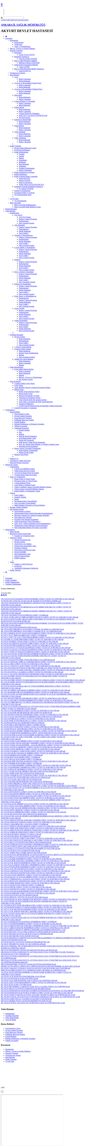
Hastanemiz (14, 40)
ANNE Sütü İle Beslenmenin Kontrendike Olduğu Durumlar (40, 406)
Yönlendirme (10, 410)
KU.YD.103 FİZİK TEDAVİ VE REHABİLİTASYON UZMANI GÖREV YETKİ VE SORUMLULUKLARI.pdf (43, 680)
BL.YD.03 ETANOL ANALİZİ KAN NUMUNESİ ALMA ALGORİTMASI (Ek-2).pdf (33, 1003)
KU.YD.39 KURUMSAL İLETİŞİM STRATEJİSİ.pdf (20, 836)
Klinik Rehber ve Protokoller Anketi (27, 491)
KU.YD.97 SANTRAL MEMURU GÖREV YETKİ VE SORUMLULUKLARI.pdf (31, 747)
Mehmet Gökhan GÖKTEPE (29, 63)
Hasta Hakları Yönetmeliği (28, 450)
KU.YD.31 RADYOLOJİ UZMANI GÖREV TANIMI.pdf (22, 885)
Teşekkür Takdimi (20, 548)
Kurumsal (8, 38)
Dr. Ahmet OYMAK (26, 189)
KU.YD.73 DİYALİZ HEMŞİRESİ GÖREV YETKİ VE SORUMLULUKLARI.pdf (31, 769)
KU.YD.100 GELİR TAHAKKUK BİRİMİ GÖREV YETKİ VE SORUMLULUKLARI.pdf (35, 753)
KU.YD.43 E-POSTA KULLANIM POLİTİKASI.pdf (20, 851)
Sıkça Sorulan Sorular (26, 223)
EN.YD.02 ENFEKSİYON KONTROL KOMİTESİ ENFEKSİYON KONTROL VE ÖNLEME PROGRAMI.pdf (42, 991)
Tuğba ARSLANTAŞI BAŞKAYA (31, 185)
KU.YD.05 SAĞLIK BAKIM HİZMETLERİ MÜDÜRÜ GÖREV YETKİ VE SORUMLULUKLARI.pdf (39, 891)
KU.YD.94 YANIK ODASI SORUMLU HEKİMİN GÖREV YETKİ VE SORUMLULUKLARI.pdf (38, 743)
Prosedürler (23, 160)
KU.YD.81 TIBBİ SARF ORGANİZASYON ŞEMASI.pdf (22, 773)
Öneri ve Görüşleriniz (17, 477)
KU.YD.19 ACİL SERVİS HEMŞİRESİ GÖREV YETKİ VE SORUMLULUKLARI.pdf (33, 863)
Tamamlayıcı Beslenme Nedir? (30, 398)
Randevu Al (14, 459)
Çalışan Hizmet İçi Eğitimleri (29, 113)
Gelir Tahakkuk (19, 132)
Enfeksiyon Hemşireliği (22, 120)
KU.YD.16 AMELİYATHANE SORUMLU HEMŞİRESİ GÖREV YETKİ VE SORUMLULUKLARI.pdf (40, 926)
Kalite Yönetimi (15, 146)
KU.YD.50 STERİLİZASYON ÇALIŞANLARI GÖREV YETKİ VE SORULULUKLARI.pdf (36, 796)
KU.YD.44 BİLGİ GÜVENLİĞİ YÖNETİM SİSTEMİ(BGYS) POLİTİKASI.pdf (30, 848)
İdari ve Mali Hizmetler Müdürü (25, 61)
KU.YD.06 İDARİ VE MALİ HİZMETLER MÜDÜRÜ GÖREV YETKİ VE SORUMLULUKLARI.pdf (39, 899)
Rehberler (22, 162)
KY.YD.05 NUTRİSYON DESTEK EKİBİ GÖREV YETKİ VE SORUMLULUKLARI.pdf (34, 643)
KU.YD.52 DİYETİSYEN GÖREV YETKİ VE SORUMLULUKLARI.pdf (28, 792)
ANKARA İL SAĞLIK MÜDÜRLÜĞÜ (23, 24)
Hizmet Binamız (11, 209)
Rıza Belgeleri (24, 164)
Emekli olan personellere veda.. (25, 546)
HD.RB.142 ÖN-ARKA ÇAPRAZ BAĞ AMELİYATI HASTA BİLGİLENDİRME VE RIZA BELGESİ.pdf (40, 966)
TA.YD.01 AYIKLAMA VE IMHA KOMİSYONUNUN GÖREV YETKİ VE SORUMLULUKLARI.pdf (39, 617)
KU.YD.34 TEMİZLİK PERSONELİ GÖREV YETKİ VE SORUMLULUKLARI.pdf (32, 832)
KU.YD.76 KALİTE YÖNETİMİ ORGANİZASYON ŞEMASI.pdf (25, 777)
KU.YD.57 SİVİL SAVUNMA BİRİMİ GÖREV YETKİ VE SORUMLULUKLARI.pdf (33, 806)
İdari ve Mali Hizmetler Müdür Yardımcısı (29, 69)
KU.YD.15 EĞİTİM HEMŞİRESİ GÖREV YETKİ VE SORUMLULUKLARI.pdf (31, 924)
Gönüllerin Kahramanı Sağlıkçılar (26, 568)
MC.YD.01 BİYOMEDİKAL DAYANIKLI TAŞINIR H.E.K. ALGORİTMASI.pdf (31, 631)
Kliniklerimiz (14, 213)
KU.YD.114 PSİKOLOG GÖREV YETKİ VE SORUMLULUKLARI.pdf (28, 719)
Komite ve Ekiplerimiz (22, 191)
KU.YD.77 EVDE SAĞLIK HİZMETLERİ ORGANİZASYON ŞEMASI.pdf (29, 771)
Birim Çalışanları (25, 79)
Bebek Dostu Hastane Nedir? (29, 392)
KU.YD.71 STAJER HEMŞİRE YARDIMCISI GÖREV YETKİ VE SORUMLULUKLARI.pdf (36, 765)
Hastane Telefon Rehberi (18, 507)
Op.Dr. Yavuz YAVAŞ (27, 55)
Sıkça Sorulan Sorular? (27, 357)
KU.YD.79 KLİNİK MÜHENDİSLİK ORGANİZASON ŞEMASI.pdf (26, 782)
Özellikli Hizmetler (16, 335)
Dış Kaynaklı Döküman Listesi (25, 148)
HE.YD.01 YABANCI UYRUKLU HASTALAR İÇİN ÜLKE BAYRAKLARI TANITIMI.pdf (35, 968)
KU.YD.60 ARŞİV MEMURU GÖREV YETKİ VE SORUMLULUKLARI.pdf (30, 810)
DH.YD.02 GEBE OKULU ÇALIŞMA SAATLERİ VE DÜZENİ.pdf (26, 999)
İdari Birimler (14, 75)
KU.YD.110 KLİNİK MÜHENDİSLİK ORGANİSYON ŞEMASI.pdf (26, 712)
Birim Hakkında (24, 81)
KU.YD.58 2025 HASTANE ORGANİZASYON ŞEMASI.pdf (24, 814)
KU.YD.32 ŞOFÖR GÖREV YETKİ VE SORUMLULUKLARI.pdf (26, 887)
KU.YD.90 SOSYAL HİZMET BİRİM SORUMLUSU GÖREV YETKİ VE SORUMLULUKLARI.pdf (39, 731)
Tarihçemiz (18, 44)
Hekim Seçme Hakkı (26, 452)
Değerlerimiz (19, 42)
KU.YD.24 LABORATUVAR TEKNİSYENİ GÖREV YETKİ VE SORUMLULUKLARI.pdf (35, 871)
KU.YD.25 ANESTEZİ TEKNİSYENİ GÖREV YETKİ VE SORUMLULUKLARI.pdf (33, 873)
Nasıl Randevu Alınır (21, 414)
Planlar (21, 158)
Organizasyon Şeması (17, 73)
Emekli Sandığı (24, 430)
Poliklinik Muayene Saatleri (24, 420)
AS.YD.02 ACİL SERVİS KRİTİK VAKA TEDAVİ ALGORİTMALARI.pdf (29, 980)
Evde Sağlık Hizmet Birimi (23, 369)
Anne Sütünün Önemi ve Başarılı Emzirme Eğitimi (32, 387)
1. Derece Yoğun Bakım (22, 347)
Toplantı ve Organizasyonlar (24, 536)
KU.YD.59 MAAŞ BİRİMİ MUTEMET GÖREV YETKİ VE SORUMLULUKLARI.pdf (33, 812)
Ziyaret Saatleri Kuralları (23, 416)
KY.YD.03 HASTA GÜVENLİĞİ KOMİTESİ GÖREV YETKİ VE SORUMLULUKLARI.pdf (36, 648)
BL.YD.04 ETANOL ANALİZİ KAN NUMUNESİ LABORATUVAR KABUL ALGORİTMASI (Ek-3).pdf (40, 997)
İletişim (21, 355)
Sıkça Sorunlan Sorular (27, 282)
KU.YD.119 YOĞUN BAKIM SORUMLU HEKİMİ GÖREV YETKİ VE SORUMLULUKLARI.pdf (38, 670)
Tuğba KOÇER (24, 178)
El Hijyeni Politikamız (22, 150)
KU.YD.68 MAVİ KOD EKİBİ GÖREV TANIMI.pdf (20, 757)
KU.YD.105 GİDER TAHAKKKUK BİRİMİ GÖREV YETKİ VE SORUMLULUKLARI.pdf (35, 690)
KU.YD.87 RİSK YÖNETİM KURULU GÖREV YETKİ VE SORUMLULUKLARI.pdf (33, 721)
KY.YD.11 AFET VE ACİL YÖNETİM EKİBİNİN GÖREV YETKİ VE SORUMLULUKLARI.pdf (37, 637)
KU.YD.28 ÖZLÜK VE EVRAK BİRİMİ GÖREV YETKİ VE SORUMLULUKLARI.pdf (34, 877)
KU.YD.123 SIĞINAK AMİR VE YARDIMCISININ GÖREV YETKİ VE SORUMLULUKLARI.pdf (38, 662)
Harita (16, 499)
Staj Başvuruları (24, 118)
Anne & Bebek (15, 381)
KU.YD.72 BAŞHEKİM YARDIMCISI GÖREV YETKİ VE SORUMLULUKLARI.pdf (33, 767)
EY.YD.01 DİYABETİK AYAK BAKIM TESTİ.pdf (20, 936)
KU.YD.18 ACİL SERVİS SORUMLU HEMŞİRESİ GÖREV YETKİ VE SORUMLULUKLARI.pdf (38, 865)
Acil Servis (18, 215)
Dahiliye (17, 260)
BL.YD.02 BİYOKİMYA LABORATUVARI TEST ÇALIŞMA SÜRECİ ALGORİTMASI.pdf (35, 987)
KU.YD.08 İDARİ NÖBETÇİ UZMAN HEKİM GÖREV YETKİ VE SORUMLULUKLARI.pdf (36, 907)
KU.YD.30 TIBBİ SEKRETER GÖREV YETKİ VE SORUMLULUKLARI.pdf (30, 883)
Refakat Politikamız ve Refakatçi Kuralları (29, 424)
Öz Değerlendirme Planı (22, 195)
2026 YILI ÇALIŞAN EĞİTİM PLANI (33, 115)
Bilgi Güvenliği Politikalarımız (25, 205)
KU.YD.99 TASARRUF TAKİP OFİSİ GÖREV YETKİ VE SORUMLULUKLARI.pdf (33, 751)
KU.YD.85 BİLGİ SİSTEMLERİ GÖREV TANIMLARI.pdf (23, 725)
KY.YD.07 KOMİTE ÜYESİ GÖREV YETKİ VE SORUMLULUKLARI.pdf (29, 641)
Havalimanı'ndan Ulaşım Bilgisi (25, 501)
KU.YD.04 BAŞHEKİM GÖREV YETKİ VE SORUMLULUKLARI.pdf (28, 893)
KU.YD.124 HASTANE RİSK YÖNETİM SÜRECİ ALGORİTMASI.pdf (28, 660)
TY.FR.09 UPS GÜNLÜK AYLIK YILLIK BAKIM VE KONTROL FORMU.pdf (31, 601)
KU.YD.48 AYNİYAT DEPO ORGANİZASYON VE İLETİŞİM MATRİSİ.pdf (30, 846)
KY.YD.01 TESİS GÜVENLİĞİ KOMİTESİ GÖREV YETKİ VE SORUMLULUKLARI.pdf (35, 652)
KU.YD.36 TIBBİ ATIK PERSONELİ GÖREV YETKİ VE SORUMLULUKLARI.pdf (33, 828)
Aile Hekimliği (19, 225)
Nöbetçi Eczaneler (20, 426)
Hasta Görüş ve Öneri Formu (24, 479)
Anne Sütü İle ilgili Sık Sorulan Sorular (33, 400)
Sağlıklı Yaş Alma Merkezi (23, 359)
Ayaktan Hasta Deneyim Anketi (25, 475)
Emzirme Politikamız (26, 404)
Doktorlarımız (24, 221)
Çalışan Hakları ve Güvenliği (24, 101)
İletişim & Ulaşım (11, 465)
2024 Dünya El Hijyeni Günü (24, 550)
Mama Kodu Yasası (26, 394)
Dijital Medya (10, 530)
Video (12, 562)
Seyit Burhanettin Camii (27, 438)
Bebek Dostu (19, 390)
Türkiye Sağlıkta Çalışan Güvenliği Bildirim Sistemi (32, 487)
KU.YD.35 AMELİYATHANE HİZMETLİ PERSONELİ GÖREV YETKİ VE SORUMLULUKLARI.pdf (40, 830)
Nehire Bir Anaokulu (26, 440)
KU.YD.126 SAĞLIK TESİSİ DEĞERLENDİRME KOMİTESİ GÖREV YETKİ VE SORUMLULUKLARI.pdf (42, 654)
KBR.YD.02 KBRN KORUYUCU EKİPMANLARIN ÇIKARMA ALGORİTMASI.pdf (33, 970)
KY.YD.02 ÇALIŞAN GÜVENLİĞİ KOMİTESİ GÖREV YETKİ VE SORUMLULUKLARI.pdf (37, 650)
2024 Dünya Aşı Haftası (22, 544)
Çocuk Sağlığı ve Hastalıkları (24, 247)
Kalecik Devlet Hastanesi (28, 436)
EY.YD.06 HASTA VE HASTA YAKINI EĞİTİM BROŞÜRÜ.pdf (25, 942)
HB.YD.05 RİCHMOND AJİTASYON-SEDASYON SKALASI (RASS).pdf (29, 950)
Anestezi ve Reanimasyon (23, 235)
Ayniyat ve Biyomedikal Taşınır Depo (27, 83)
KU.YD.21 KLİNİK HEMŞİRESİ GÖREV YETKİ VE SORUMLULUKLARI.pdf (31, 859)
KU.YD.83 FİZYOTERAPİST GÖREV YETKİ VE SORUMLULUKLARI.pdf (30, 727)
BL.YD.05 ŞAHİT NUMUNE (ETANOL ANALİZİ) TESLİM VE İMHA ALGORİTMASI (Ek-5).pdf (38, 995)
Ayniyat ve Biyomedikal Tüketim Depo (28, 89)
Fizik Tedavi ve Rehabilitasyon (25, 296)
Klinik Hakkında (25, 231)
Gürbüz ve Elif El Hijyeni (23, 564)
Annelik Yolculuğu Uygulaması (25, 408)
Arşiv (16, 77)
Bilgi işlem (18, 95)
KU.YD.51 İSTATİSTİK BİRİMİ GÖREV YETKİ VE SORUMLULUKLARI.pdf (31, 794)
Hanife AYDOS (24, 180)
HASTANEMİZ (20, 552)
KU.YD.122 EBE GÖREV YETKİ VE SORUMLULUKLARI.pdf (25, 664)
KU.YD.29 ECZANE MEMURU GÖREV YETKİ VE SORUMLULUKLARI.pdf (31, 875)
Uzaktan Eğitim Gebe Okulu (24, 383)
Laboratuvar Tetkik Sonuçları (20, 461)
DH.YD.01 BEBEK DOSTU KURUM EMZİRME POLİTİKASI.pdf (26, 1001)
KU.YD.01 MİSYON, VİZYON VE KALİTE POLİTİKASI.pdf (24, 897)
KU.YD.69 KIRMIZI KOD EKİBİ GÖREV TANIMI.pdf (22, 755)
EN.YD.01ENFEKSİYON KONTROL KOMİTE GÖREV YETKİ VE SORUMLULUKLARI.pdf (37, 993)
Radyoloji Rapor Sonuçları (19, 463)
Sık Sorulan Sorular (26, 379)
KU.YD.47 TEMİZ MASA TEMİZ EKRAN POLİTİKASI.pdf (23, 853)
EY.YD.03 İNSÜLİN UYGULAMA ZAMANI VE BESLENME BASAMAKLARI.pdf (33, 932)
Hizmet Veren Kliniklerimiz (28, 353)
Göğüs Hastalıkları (21, 321)
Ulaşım (12, 493)
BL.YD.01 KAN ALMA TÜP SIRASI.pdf (16, 984)
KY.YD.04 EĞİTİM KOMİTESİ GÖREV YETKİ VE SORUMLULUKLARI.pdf (30, 646)
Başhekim (17, 53)
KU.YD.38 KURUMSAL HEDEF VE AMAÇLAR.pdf (21, 834)
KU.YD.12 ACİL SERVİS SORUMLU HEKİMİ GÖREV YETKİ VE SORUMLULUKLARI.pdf (36, 911)
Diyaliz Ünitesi (19, 337)
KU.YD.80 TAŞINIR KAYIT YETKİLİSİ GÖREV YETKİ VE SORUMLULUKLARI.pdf (34, 775)
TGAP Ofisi (14, 199)
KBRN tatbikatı (20, 558)
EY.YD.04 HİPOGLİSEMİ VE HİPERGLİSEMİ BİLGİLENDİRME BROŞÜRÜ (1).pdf (33, 930)
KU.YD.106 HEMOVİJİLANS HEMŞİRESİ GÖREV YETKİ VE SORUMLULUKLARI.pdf (35, 692)
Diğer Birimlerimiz (16, 367)
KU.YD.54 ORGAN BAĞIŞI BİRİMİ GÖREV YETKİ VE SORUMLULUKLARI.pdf (32, 798)
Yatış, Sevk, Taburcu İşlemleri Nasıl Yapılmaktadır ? (32, 523)
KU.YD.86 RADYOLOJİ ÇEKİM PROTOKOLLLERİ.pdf (22, 723)
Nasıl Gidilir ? (24, 233)
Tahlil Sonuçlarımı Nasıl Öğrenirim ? (27, 521)
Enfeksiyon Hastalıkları (22, 284)
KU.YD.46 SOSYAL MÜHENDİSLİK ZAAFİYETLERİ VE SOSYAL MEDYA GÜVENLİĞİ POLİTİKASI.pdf (42, 855)
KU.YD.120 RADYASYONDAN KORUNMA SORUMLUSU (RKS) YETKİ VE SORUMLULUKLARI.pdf (41, 668)
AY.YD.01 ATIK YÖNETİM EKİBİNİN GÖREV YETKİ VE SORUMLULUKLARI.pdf (33, 982)
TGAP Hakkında (20, 201)
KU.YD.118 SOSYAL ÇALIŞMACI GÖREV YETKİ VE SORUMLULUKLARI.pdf (32, 672)
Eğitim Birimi (19, 107)
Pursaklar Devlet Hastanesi (28, 446)
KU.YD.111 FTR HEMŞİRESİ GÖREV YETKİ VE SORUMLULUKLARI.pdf (30, 710)
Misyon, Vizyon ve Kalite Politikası (22, 49)
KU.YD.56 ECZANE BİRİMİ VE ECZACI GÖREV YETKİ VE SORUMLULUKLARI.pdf (35, 804)
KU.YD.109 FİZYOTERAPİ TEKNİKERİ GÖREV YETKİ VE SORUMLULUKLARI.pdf (34, 715)
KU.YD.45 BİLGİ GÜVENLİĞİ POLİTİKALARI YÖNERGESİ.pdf (26, 842)
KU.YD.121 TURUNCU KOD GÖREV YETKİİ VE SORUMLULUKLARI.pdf (30, 666)
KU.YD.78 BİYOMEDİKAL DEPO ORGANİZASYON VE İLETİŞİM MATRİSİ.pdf (32, 784)
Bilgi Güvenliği (15, 203)
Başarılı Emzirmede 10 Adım (29, 396)
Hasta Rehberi (15, 412)
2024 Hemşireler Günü (22, 554)
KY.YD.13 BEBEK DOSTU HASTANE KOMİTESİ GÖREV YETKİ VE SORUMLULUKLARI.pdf (38, 633)
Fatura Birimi (19, 126)
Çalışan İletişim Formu (22, 483)
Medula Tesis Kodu (21, 454)
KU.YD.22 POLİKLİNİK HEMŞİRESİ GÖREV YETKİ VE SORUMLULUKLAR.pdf (33, 867)
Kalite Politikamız (20, 174)
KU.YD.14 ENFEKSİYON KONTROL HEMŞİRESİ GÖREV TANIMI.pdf (29, 922)
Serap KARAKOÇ (25, 182)
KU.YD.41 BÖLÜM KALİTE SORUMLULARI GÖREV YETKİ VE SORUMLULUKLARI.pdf (37, 840)
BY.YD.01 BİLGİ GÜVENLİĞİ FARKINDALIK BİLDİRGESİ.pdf (26, 989)
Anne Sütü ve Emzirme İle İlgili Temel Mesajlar (36, 402)
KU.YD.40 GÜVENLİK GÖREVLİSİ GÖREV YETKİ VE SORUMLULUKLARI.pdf (33, 838)
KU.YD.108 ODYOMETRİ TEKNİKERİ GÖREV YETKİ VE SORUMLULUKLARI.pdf (34, 698)
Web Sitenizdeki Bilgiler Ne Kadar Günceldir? (30, 528)
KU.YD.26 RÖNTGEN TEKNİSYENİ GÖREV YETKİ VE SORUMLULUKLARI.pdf (33, 881)
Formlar (21, 154)
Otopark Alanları (20, 497)
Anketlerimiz (14, 467)
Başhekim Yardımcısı (21, 57)
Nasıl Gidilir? (23, 327)
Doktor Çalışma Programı (28, 219)
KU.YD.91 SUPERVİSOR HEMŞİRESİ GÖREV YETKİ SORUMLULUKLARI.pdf (32, 733)
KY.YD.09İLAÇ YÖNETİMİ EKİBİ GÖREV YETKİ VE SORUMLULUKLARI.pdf (32, 639)
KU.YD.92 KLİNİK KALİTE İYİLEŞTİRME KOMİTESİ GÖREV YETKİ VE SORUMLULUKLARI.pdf (40, 735)
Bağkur (21, 434)
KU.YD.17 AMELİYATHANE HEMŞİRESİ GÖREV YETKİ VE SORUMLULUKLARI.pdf (35, 928)
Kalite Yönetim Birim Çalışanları (26, 176)
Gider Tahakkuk (20, 138)
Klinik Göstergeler (25, 170)
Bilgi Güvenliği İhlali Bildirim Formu (27, 207)
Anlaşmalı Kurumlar (21, 428)
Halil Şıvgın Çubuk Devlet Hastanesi (32, 442)
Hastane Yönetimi (16, 51)
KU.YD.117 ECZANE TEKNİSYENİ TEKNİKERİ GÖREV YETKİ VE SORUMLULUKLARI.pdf (38, 674)
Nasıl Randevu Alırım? (22, 511)
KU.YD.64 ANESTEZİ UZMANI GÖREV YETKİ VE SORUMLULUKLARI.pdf (31, 822)
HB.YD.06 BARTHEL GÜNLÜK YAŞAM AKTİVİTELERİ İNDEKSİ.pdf (28, 964)
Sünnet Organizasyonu (22, 540)
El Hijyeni (18, 566)
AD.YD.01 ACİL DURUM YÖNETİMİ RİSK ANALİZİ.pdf (23, 976)
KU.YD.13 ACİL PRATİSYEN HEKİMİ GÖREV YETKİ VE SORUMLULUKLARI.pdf (34, 909)
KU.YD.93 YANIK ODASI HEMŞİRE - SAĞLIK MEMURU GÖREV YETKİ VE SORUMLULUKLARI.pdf (41, 745)
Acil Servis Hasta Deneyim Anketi (26, 473)
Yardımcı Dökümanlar (26, 168)
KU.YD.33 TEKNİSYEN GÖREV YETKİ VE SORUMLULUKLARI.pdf (28, 889)
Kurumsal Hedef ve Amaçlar (24, 193)
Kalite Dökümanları (21, 152)
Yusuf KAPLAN (25, 71)
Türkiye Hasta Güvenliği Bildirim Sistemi (29, 489)
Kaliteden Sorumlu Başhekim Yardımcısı (28, 187)
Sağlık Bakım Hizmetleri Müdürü (26, 65)
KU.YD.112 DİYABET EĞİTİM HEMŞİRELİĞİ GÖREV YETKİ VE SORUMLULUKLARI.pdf (37, 700)
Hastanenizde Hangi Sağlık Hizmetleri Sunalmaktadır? (33, 513)
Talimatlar (22, 166)
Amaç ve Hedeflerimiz (22, 46)
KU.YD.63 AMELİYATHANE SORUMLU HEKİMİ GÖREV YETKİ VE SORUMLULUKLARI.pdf (38, 820)
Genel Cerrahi (19, 308)
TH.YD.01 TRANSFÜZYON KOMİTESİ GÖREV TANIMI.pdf (24, 615)
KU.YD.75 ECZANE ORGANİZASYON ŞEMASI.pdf (21, 779)
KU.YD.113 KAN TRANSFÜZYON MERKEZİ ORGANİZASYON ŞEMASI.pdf (31, 717)
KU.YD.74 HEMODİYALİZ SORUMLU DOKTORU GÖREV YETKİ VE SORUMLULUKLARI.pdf (39, 786)
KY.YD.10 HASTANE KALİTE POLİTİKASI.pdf (19, 978)
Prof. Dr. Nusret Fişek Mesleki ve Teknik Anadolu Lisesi (39, 444)
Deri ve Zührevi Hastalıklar (24, 272)
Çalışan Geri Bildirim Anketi (24, 469)
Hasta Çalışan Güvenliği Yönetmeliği (27, 448)
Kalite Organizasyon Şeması (24, 172)
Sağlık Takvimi (15, 570)
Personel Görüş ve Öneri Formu (25, 481)
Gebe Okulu (18, 385)
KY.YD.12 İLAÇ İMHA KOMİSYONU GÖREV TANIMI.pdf (24, 635)
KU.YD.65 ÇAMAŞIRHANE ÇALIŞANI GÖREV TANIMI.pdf (24, 824)
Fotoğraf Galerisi (16, 538)
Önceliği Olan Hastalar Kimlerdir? (26, 519)
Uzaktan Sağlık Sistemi (22, 349)
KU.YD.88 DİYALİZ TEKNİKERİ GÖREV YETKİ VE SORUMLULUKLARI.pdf (32, 729)
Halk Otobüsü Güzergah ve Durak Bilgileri (29, 505)
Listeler (21, 156)
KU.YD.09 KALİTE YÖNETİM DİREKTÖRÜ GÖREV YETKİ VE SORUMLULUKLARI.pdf (36, 905)
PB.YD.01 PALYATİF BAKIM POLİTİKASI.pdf (19, 627)
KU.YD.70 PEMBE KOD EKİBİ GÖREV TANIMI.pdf (21, 763)
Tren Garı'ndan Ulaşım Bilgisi (24, 503)
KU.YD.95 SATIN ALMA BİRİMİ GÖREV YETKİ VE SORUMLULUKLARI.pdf (31, 741)
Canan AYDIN (24, 67)
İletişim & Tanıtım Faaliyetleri (20, 534)
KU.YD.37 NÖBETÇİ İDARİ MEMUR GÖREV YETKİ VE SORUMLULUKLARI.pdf (33, 826)
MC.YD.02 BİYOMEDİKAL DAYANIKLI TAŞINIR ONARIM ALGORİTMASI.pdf (32, 629)
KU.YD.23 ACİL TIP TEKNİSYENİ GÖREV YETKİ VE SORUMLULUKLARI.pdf (32, 869)
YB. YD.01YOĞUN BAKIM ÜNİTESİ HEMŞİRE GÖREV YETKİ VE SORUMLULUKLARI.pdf (37, 599)
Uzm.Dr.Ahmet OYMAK (28, 59)
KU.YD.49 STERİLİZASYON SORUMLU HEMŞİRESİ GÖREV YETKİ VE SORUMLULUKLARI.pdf (40, 844)
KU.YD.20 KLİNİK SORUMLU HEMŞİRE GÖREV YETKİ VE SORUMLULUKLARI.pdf (35, 861)
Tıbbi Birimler (10, 211)
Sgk (20, 432)
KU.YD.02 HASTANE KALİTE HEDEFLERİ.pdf (19, 895)
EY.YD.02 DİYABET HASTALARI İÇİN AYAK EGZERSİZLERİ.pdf (27, 934)
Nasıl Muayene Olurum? (23, 418)
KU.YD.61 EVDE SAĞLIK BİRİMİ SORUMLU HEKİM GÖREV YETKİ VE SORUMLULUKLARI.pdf (40, 808)
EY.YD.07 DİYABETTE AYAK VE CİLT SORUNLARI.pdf (23, 944)
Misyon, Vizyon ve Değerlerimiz (30, 377)
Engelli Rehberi (19, 422)
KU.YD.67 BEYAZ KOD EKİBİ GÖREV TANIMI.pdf (21, 759)
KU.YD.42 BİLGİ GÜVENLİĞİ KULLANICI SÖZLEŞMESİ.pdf (25, 857)
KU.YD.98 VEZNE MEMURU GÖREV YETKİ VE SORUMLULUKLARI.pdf (30, 749)
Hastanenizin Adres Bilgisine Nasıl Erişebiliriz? (31, 526)
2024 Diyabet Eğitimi (22, 556)
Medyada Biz (14, 532)
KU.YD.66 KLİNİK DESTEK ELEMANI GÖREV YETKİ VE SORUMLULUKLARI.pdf (34, 761)
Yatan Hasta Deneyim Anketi (24, 471)
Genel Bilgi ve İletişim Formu (24, 485)
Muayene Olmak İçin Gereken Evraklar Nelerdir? (31, 515)
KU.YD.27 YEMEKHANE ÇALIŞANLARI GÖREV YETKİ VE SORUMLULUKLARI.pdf (35, 879)
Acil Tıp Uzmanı (25, 217)
